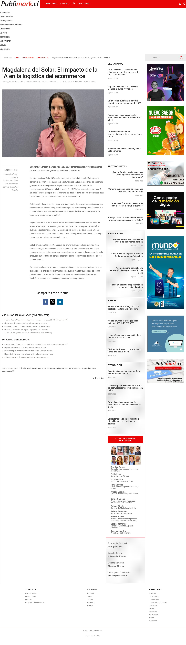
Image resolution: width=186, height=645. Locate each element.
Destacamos (77, 82)
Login (180, 4)
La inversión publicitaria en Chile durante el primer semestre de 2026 (124, 102)
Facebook (90, 593)
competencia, (13, 177)
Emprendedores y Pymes (158, 602)
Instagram (91, 602)
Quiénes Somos (31, 593)
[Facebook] (45, 302)
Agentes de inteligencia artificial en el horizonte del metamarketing (28, 333)
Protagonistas (154, 599)
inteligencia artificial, (10, 181)
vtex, (7, 184)
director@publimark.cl (117, 575)
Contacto (28, 599)
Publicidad (83, 4)
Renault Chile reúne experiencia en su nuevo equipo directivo (127, 286)
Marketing (51, 4)
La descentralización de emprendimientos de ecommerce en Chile (125, 134)
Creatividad (153, 605)
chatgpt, (15, 174)
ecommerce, (13, 184)
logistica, (6, 187)
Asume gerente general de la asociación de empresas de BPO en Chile (126, 270)
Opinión (151, 608)
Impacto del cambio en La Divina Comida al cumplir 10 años (123, 87)
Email (93, 82)
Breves (151, 617)
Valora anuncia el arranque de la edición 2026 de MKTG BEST (123, 322)
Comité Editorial (30, 596)
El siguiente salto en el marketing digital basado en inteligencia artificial (123, 421)
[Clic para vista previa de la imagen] (53, 123)
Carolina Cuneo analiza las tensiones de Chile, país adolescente (125, 190)
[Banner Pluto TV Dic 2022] (165, 228)
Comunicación (67, 4)
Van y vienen (153, 614)
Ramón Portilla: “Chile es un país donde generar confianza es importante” (128, 174)
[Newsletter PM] (165, 383)
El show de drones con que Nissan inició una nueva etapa (124, 350)
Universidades (154, 596)
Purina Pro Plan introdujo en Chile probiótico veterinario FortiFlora (123, 307)
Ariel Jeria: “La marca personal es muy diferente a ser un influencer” (127, 204)
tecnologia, (8, 174)
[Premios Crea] (165, 100)
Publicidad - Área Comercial (35, 602)
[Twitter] (52, 301)
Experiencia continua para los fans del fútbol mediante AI (124, 372)
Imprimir (86, 82)
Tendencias (153, 593)
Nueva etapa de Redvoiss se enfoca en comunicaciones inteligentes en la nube (125, 387)
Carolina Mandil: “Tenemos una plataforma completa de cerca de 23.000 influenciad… (123, 72)
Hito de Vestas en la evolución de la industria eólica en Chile (124, 336)
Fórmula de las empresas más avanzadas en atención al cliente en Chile (124, 117)
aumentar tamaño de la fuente (60, 81)
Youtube (90, 599)
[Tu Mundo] (165, 309)
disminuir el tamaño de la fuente (58, 81)
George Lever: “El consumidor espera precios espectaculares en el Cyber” (125, 218)
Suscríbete (153, 620)
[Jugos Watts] (165, 154)
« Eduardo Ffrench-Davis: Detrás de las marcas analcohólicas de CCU (43, 368)
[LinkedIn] (60, 302)
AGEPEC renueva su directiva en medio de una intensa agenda (26, 357)
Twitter (89, 596)
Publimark (36, 82)
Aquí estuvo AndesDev (93, 636)
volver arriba (98, 378)
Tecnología (153, 611)
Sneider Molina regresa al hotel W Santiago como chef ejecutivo (127, 254)
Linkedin (90, 605)
